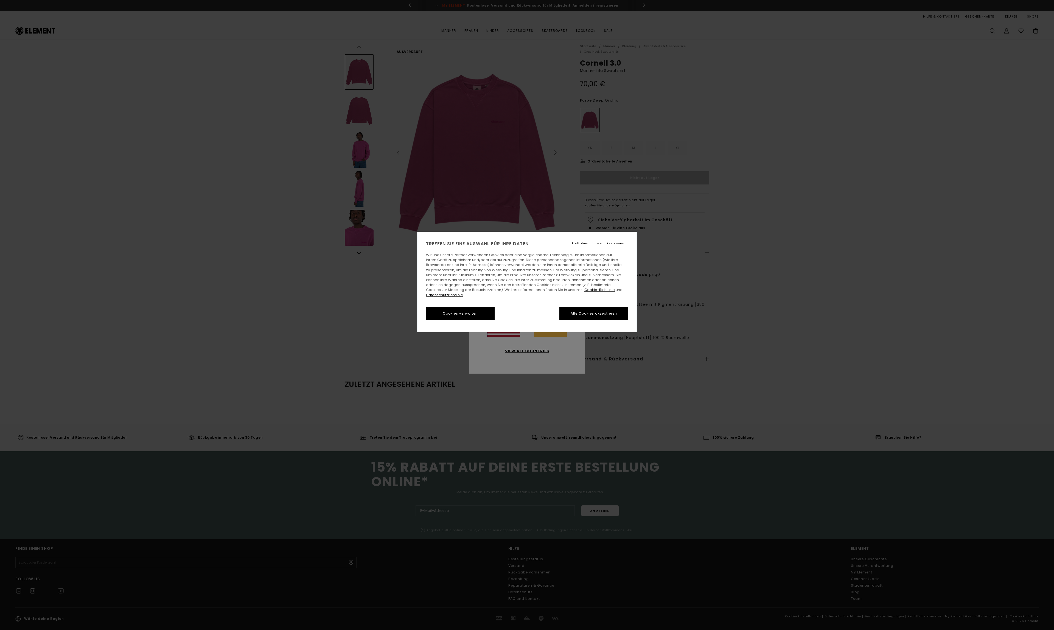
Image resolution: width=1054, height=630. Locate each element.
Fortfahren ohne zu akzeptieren (598, 243)
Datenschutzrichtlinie (444, 295)
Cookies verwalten (460, 313)
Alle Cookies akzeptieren (594, 313)
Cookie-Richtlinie (599, 289)
